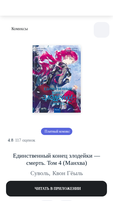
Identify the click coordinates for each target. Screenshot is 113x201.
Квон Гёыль (67, 173)
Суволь (40, 173)
